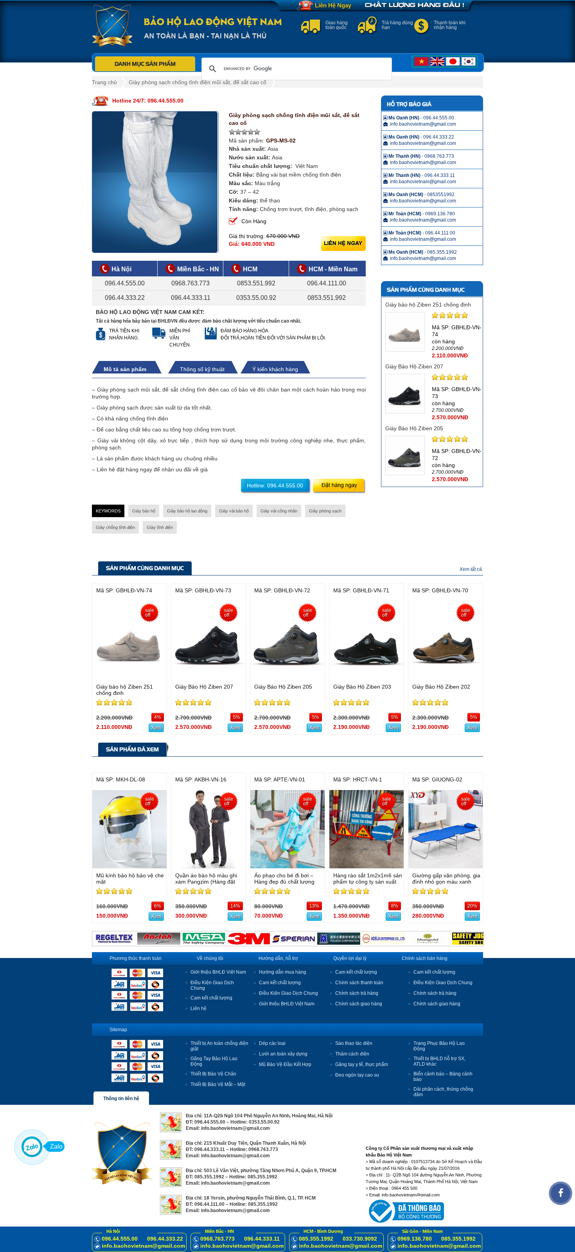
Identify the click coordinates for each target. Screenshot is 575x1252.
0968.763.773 (190, 283)
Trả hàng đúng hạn (397, 25)
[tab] (129, 369)
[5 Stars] (257, 132)
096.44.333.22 (125, 297)
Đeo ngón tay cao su (357, 1075)
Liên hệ (198, 1008)
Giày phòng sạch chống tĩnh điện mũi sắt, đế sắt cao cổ (197, 82)
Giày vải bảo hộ (234, 511)
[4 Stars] (251, 132)
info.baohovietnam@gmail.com (143, 1246)
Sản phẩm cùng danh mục (145, 568)
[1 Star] (232, 132)
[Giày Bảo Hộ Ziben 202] (445, 677)
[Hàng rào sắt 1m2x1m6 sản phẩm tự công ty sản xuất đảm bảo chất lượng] (366, 866)
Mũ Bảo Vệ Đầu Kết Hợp (285, 1064)
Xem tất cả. (471, 569)
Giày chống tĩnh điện (115, 527)
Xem (156, 728)
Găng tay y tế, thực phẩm (361, 1064)
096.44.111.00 (326, 283)
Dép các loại (272, 1043)
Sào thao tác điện (353, 1043)
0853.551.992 (256, 283)
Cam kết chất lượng (211, 998)
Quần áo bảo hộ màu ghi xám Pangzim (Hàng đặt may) (206, 881)
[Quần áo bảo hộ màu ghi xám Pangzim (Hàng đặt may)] (208, 866)
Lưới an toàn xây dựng (283, 1054)
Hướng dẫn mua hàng (282, 972)
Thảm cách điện (352, 1054)
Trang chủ (104, 82)
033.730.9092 (360, 1239)
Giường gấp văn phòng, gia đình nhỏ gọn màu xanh (446, 878)
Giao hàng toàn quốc (336, 25)
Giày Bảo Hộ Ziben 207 (414, 366)
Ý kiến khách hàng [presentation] (275, 369)
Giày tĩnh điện (160, 527)
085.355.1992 (316, 1239)
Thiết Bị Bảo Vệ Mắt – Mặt (217, 1084)
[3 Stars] (244, 132)
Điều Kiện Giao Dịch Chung (288, 993)
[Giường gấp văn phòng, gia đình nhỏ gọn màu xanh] (445, 866)
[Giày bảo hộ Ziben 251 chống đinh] (129, 677)
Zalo (56, 1146)
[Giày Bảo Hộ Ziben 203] (366, 677)
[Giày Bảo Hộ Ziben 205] (287, 677)
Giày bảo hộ (143, 511)
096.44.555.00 (125, 283)
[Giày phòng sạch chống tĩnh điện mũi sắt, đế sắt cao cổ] (155, 182)
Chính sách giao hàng (358, 1004)
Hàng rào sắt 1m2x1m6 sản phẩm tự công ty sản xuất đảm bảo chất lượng (367, 881)
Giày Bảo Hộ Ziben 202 (441, 687)
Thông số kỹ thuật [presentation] (202, 369)
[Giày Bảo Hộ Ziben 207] (208, 677)
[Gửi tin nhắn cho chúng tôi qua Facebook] (560, 1193)
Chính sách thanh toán (359, 982)
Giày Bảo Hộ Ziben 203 (362, 687)
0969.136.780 (414, 1239)
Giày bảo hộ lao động (187, 511)
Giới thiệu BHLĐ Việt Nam (218, 972)
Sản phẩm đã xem (132, 749)
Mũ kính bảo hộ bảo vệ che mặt (130, 878)
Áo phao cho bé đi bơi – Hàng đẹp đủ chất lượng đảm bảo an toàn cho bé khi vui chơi (288, 884)
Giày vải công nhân (279, 511)
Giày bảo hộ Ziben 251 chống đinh (428, 304)
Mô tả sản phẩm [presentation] (125, 369)
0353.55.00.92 (256, 297)
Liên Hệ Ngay (333, 5)
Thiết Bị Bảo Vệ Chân (213, 1074)
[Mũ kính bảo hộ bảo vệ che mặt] (129, 866)
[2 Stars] (238, 132)
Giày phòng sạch (325, 511)
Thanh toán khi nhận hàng (449, 25)
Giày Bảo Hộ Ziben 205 (414, 428)
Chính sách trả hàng (356, 993)
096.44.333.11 (190, 297)
